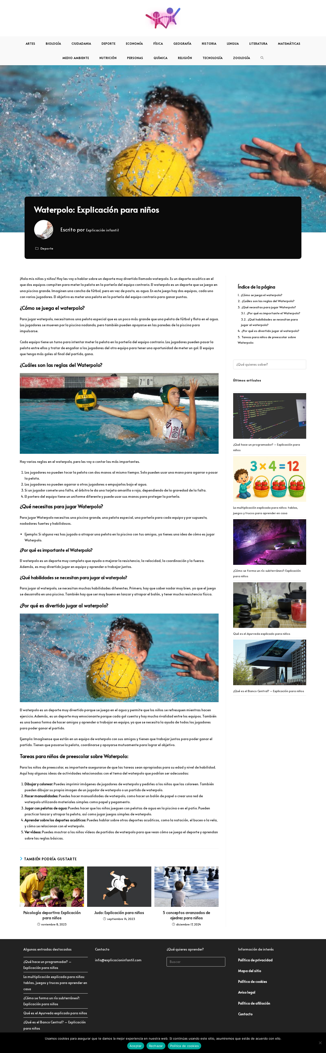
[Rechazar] (320, 1042)
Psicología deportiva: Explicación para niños (52, 915)
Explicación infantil (102, 230)
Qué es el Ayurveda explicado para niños (261, 633)
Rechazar (156, 1046)
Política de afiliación (254, 1003)
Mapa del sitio (249, 970)
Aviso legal (246, 992)
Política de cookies (184, 1046)
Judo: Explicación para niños (119, 912)
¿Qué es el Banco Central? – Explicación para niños (268, 691)
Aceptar (136, 1046)
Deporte (47, 248)
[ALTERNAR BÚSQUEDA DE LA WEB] (262, 58)
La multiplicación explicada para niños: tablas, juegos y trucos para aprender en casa (55, 982)
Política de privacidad (255, 960)
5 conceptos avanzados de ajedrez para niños (186, 915)
